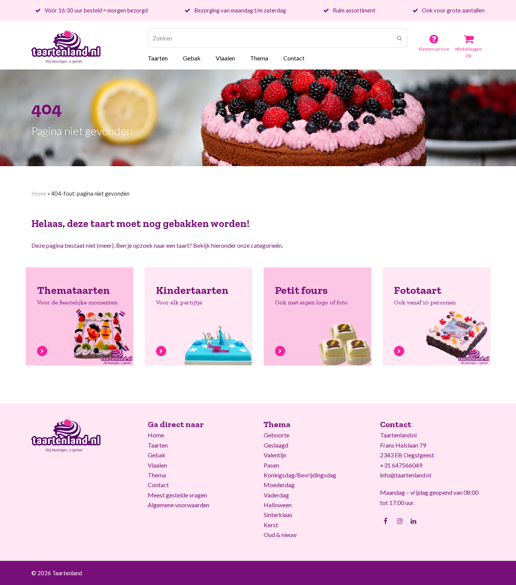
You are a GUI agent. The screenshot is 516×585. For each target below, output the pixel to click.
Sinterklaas (278, 514)
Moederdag (279, 484)
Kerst (271, 524)
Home (38, 193)
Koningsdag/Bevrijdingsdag (300, 474)
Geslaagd (276, 445)
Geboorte (276, 434)
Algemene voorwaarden (178, 504)
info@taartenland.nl (405, 474)
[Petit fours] (280, 350)
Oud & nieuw (280, 534)
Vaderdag (276, 495)
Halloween (278, 504)
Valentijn (275, 454)
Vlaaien (157, 465)
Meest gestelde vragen (177, 495)
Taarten (158, 445)
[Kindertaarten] (161, 350)
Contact (158, 484)
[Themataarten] (42, 350)
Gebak (156, 454)
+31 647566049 (401, 465)
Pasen (271, 465)
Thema (157, 474)
